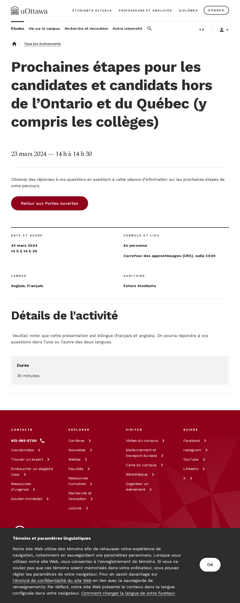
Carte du (141, 465)
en (202, 29)
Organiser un (137, 487)
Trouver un (27, 459)
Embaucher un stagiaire (32, 471)
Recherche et (79, 496)
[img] (29, 10)
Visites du (142, 440)
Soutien (26, 499)
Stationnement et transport (141, 453)
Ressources (21, 487)
